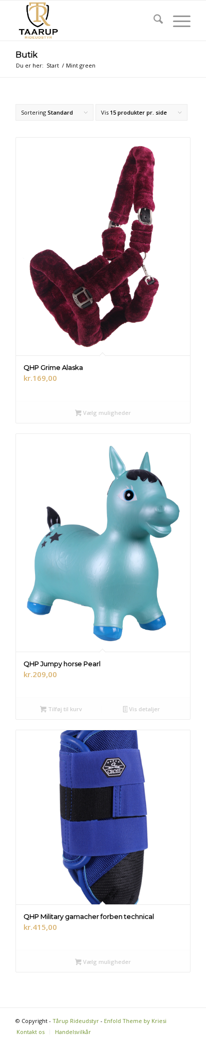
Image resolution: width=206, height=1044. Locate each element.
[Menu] (176, 21)
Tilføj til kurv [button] (64, 709)
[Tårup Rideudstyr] (86, 21)
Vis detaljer (144, 709)
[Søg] (153, 21)
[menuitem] (153, 21)
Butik (27, 55)
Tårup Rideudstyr (75, 1020)
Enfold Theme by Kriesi (135, 1020)
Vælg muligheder (106, 412)
